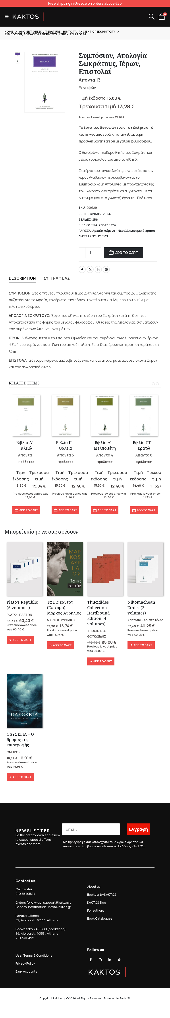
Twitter (90, 269)
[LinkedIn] (109, 959)
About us (93, 886)
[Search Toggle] (151, 17)
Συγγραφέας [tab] (57, 278)
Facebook (82, 269)
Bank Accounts (26, 971)
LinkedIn (98, 269)
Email (106, 269)
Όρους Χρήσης (127, 842)
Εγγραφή (138, 829)
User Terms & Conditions (33, 955)
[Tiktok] (119, 959)
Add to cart (126, 252)
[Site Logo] (28, 16)
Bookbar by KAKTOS (101, 894)
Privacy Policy (25, 963)
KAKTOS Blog (96, 902)
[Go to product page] (26, 416)
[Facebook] (90, 959)
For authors (95, 910)
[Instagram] (100, 959)
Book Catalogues (99, 918)
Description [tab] (22, 278)
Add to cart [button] (28, 510)
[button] (8, 16)
